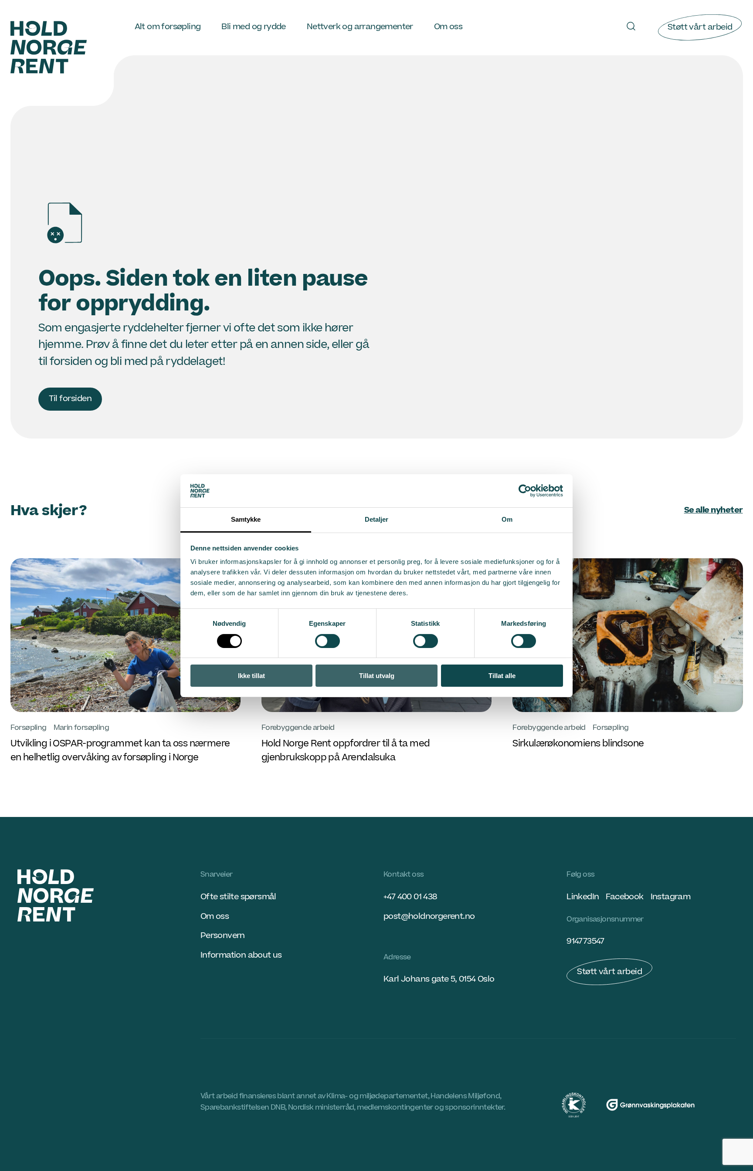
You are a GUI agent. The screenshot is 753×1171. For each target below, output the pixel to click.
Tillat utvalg (376, 675)
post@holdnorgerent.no (429, 916)
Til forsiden (70, 399)
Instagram (671, 897)
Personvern (222, 936)
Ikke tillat (251, 675)
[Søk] (631, 26)
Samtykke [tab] (246, 519)
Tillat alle (502, 675)
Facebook (624, 897)
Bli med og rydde (253, 27)
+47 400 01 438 (410, 897)
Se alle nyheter (713, 510)
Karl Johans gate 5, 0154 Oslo (439, 979)
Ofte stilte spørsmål (238, 897)
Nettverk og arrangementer (360, 27)
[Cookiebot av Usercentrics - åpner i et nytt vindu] (525, 490)
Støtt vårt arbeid (700, 27)
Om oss (448, 27)
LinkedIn (582, 897)
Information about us (241, 955)
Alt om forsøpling (168, 27)
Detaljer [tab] (377, 519)
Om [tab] (507, 519)
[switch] (327, 641)
